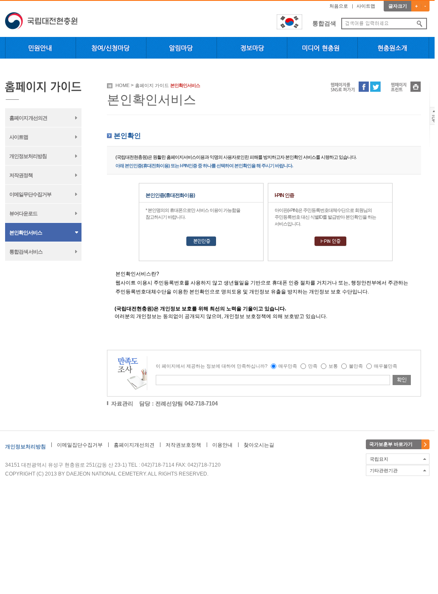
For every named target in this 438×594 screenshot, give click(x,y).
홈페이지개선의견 (134, 445)
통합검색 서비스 (25, 252)
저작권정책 (21, 175)
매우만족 (287, 366)
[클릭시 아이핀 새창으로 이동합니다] (330, 244)
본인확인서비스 (25, 233)
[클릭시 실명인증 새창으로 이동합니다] (201, 244)
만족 (312, 366)
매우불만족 (385, 366)
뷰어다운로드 (23, 214)
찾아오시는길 (259, 445)
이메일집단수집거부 (80, 445)
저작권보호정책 (183, 445)
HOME (122, 85)
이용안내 (222, 445)
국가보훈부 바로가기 (391, 444)
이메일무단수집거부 (30, 194)
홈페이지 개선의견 (28, 118)
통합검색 (324, 23)
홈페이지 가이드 (152, 85)
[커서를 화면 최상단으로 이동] (434, 123)
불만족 (356, 366)
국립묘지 (379, 459)
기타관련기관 (384, 470)
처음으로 (338, 5)
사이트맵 (366, 5)
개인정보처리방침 (28, 156)
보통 (333, 366)
